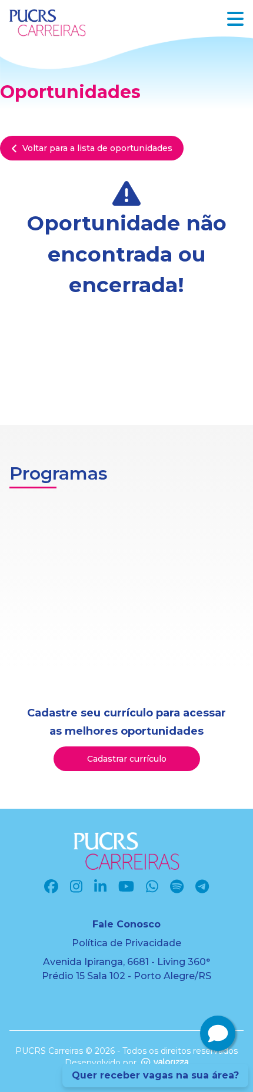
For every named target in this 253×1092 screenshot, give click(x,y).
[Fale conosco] (217, 1033)
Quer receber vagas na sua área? (155, 1075)
